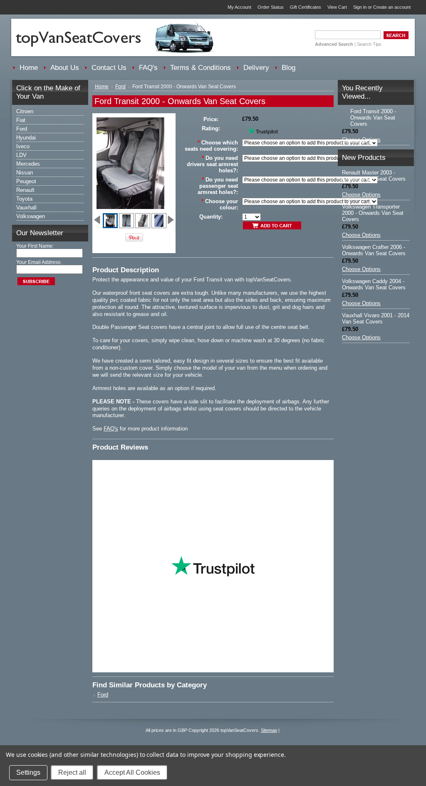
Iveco (23, 146)
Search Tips (369, 44)
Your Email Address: (39, 262)
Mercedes (28, 164)
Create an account (392, 7)
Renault (25, 190)
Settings (28, 772)
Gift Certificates (305, 7)
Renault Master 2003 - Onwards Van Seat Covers (374, 175)
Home (102, 86)
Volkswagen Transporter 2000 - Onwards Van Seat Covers (373, 213)
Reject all (72, 772)
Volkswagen (30, 216)
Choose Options (361, 140)
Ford (21, 129)
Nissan (24, 172)
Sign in (360, 7)
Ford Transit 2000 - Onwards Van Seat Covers (373, 117)
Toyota (24, 199)
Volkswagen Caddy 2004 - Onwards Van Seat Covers (374, 284)
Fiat (20, 120)
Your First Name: (35, 246)
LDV (21, 155)
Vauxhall (26, 207)
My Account (239, 7)
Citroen (24, 111)
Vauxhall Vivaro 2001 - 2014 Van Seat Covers (375, 318)
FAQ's (111, 428)
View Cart (337, 7)
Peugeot (26, 181)
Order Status (271, 7)
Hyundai (26, 137)
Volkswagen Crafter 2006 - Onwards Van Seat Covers (374, 250)
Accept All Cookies (132, 772)
